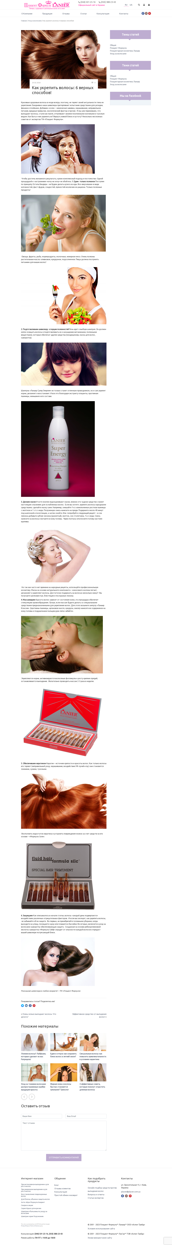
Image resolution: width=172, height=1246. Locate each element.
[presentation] (24, 1097)
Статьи (83, 14)
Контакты (123, 14)
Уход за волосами (35, 21)
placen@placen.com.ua (130, 1192)
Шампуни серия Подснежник (32, 1216)
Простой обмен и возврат (66, 1195)
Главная (24, 21)
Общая (113, 45)
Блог (56, 1185)
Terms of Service (34, 1225)
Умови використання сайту (100, 1238)
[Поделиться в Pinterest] (34, 1005)
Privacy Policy (24, 1225)
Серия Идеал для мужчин (31, 1208)
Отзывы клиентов (62, 1188)
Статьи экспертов (96, 1198)
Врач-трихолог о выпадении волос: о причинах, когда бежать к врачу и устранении (92, 1056)
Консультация (103, 14)
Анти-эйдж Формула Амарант (33, 1202)
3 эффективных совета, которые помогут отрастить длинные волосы (63, 1087)
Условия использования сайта (101, 1229)
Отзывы (66, 14)
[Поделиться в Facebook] (30, 1005)
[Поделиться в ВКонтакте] (26, 1005)
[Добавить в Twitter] (22, 1005)
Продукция (47, 14)
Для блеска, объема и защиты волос (35, 1199)
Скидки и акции (27, 1205)
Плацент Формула (118, 48)
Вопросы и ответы (96, 1194)
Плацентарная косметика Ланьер (125, 51)
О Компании (26, 14)
